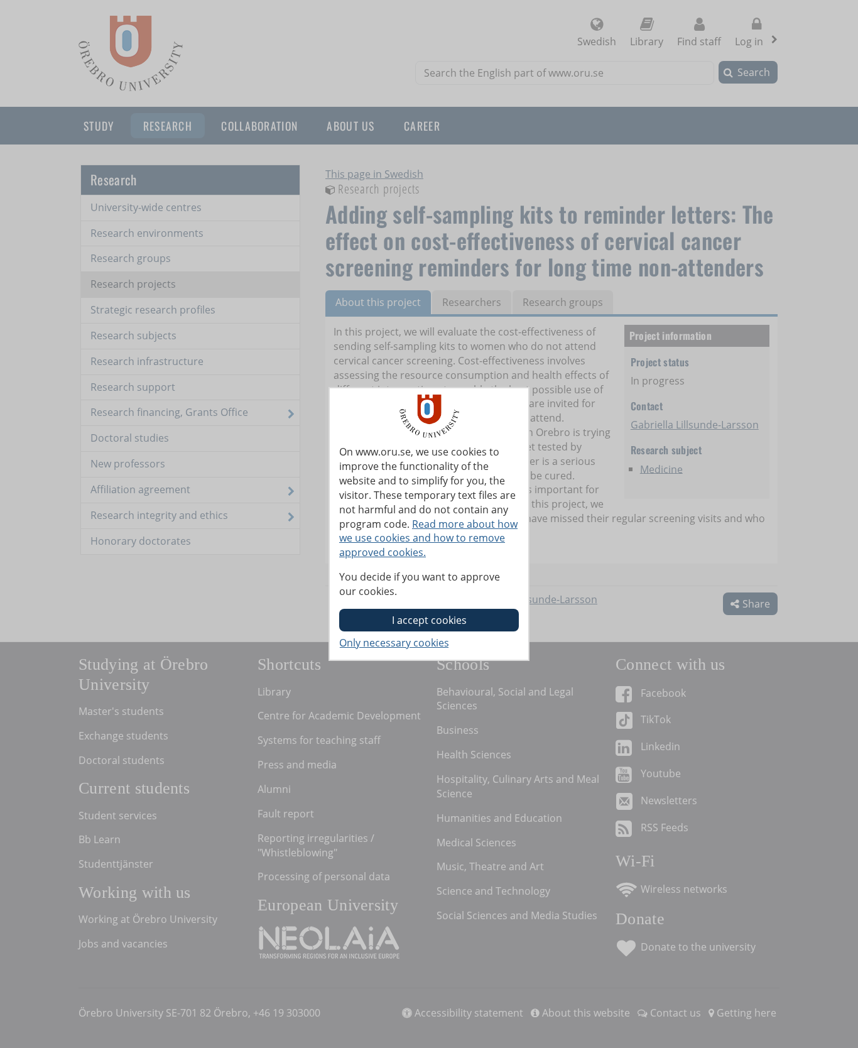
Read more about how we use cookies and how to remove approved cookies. (428, 538)
